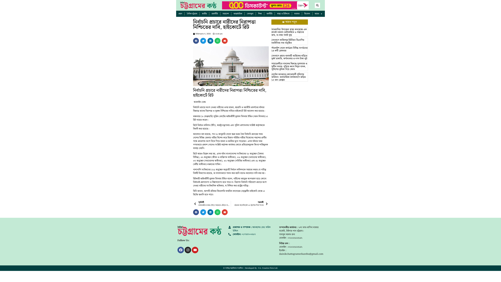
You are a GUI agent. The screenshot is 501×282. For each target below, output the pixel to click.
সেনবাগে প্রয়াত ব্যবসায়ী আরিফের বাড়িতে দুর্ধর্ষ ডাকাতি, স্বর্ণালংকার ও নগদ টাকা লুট (289, 57)
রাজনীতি (215, 13)
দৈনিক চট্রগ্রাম (192, 13)
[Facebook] (180, 250)
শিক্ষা (260, 13)
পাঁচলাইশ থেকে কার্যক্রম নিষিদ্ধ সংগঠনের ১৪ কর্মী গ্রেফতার (290, 49)
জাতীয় (204, 13)
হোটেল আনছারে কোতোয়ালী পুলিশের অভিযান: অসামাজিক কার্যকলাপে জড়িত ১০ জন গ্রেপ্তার (289, 77)
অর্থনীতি (269, 13)
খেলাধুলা (250, 13)
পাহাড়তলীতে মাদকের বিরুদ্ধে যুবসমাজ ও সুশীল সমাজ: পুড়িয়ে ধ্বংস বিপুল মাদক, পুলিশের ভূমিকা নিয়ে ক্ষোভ (289, 66)
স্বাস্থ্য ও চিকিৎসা (283, 13)
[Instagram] (188, 250)
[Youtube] (195, 250)
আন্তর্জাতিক (238, 13)
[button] (317, 5)
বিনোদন (307, 13)
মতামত (297, 13)
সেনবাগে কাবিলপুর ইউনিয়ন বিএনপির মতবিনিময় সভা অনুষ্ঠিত (288, 41)
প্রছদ (180, 13)
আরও (317, 13)
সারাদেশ (226, 13)
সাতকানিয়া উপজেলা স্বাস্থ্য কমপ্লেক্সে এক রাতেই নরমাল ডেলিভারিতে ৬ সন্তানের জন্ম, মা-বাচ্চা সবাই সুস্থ (289, 32)
